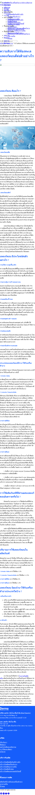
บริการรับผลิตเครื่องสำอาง (8, 764)
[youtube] (6, 794)
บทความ (6, 41)
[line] (8, 794)
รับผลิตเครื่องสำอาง (13, 22)
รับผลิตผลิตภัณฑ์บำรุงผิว (15, 20)
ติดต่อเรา (7, 43)
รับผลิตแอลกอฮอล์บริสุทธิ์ (15, 29)
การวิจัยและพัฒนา (6, 749)
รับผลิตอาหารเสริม (13, 24)
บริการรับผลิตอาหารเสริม (8, 766)
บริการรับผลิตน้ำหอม (7, 769)
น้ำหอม (9, 38)
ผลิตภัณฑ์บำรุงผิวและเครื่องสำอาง (18, 34)
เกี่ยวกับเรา (7, 10)
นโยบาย (2, 751)
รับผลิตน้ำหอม (12, 27)
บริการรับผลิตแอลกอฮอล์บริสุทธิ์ (10, 771)
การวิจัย (6, 15)
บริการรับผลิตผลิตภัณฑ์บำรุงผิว (10, 762)
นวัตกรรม (7, 13)
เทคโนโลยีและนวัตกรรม (8, 747)
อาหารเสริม (11, 36)
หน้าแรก (6, 8)
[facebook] (1, 794)
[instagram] (3, 794)
